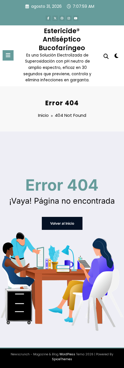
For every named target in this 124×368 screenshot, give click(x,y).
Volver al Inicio (62, 223)
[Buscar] (106, 56)
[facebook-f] (48, 18)
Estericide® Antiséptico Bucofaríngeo (62, 39)
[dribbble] (62, 18)
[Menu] (8, 55)
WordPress (67, 354)
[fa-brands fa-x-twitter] (55, 18)
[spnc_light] (117, 57)
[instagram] (69, 18)
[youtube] (75, 18)
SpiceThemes (62, 359)
